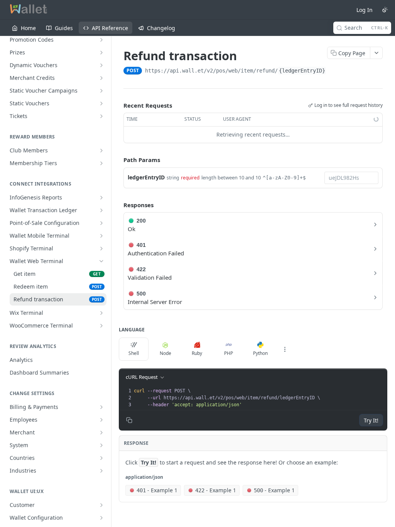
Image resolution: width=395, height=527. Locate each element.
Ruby (197, 353)
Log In (364, 10)
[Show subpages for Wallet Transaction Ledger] (101, 210)
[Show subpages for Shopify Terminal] (101, 248)
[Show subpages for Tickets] (101, 116)
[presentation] (259, 397)
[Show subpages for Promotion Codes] (101, 40)
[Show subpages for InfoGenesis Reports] (101, 197)
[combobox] (351, 178)
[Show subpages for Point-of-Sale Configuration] (101, 223)
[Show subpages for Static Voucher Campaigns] (101, 91)
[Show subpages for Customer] (101, 505)
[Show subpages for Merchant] (101, 432)
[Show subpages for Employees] (101, 420)
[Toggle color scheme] (385, 9)
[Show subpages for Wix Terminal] (101, 313)
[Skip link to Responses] (118, 205)
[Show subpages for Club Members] (101, 150)
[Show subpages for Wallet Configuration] (101, 518)
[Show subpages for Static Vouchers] (101, 103)
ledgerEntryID (146, 177)
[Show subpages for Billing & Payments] (101, 407)
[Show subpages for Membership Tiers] (101, 163)
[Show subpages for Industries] (101, 471)
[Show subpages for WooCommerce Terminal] (101, 326)
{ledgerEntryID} (302, 71)
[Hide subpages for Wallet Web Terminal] (101, 261)
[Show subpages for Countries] (101, 458)
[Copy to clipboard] (334, 71)
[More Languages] (284, 349)
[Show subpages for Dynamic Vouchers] (101, 65)
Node (165, 353)
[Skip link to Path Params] (118, 159)
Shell (133, 353)
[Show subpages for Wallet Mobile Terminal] (101, 236)
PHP (228, 353)
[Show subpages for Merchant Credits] (101, 78)
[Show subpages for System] (101, 445)
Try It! (371, 420)
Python (260, 353)
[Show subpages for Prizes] (101, 52)
